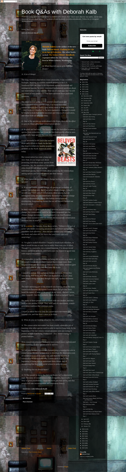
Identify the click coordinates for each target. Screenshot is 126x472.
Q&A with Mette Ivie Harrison (91, 153)
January (85, 426)
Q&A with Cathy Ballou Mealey (91, 391)
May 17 (85, 254)
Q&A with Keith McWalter (90, 128)
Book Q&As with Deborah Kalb (59, 12)
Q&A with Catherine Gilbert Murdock (92, 167)
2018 (83, 434)
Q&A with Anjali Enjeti (89, 361)
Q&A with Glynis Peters (89, 328)
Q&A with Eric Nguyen (89, 358)
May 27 (85, 160)
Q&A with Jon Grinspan (89, 316)
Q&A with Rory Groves (89, 183)
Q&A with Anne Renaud (89, 219)
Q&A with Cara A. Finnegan (90, 228)
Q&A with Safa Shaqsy (89, 214)
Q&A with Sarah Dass (89, 293)
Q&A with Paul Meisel (89, 126)
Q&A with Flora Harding (89, 221)
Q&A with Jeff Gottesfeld (89, 335)
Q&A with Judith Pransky (89, 186)
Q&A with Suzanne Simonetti (91, 384)
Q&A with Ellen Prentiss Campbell (92, 172)
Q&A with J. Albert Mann (89, 281)
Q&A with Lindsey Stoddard (90, 382)
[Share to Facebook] (51, 394)
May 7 (84, 356)
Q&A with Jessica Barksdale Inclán (92, 223)
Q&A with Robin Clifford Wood (91, 375)
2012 (83, 448)
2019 (83, 431)
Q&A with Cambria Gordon (90, 200)
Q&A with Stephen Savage (90, 342)
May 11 (85, 314)
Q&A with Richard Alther (89, 330)
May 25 (85, 179)
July (84, 107)
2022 (83, 91)
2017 (83, 436)
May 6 (84, 368)
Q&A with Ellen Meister (89, 174)
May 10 (85, 323)
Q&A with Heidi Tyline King (90, 258)
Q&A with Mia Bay (88, 409)
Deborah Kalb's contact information (91, 62)
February (86, 424)
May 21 (85, 216)
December (86, 96)
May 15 (85, 274)
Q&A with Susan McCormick (90, 377)
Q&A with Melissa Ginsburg (90, 319)
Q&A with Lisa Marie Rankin (90, 321)
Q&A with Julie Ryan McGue (90, 290)
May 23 (85, 198)
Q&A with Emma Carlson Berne (91, 347)
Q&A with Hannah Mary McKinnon (92, 162)
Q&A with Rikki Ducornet (89, 190)
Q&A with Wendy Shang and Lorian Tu (93, 337)
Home (49, 448)
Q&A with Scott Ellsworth (89, 230)
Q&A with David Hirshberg (90, 389)
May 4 (84, 393)
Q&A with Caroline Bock (89, 396)
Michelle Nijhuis (49, 47)
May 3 (84, 407)
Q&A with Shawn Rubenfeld (90, 237)
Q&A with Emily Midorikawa (90, 307)
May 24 (85, 188)
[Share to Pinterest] (52, 394)
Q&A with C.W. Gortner (89, 144)
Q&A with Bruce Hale (88, 195)
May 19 (85, 235)
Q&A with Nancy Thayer (89, 349)
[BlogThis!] (47, 394)
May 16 (85, 263)
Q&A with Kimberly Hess (89, 209)
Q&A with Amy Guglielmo (89, 251)
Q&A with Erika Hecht (89, 139)
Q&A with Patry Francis (89, 249)
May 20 (85, 226)
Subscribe (92, 46)
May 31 (85, 121)
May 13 (85, 295)
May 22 (85, 207)
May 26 (85, 169)
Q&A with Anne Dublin (89, 404)
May (84, 112)
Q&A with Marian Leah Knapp (91, 165)
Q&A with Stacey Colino (89, 247)
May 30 (85, 131)
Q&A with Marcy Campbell (90, 311)
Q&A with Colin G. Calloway (90, 297)
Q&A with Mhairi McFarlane (90, 351)
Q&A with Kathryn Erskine (90, 242)
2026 (83, 82)
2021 (83, 94)
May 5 (84, 379)
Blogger (66, 466)
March (85, 421)
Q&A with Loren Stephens (90, 300)
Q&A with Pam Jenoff (89, 370)
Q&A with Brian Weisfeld (89, 158)
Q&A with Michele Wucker (90, 265)
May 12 (85, 304)
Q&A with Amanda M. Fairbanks (91, 176)
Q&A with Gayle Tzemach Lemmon (92, 114)
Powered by (87, 51)
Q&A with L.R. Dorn (88, 302)
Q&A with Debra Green (89, 119)
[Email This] (45, 394)
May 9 (84, 340)
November (86, 98)
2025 (83, 84)
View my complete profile (87, 456)
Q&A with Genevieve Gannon (91, 279)
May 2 (84, 416)
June (84, 110)
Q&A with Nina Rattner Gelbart (91, 212)
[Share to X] (49, 394)
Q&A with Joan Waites (89, 146)
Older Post (72, 448)
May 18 (85, 244)
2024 (83, 87)
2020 (83, 429)
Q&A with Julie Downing (89, 148)
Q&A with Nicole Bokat (89, 240)
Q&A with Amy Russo (89, 181)
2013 (83, 445)
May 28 (85, 151)
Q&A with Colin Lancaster (90, 261)
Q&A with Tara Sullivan (89, 123)
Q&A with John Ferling (89, 116)
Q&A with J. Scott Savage (90, 402)
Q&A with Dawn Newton (89, 363)
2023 (83, 89)
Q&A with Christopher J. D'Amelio (92, 205)
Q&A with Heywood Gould (90, 137)
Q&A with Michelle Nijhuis (90, 326)
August (85, 105)
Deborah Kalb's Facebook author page (92, 66)
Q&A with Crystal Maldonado (90, 256)
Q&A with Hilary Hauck (89, 193)
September (86, 103)
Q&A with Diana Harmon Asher (91, 414)
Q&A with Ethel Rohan (89, 233)
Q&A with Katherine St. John (90, 386)
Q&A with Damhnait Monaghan (91, 309)
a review (29, 226)
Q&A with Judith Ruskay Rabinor (91, 354)
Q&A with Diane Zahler (89, 333)
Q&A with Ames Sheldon (89, 288)
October (85, 100)
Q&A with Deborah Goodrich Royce (92, 202)
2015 (83, 441)
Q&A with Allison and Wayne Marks (92, 411)
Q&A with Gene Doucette (89, 155)
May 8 (84, 344)
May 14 (85, 286)
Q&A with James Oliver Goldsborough (93, 372)
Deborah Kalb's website (88, 64)
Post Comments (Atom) (35, 452)
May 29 (85, 141)
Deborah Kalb (86, 454)
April (84, 419)
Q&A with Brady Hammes (90, 276)
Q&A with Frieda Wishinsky (90, 272)
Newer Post (25, 448)
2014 (83, 443)
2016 (83, 438)
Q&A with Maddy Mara (89, 365)
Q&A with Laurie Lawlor (89, 283)
